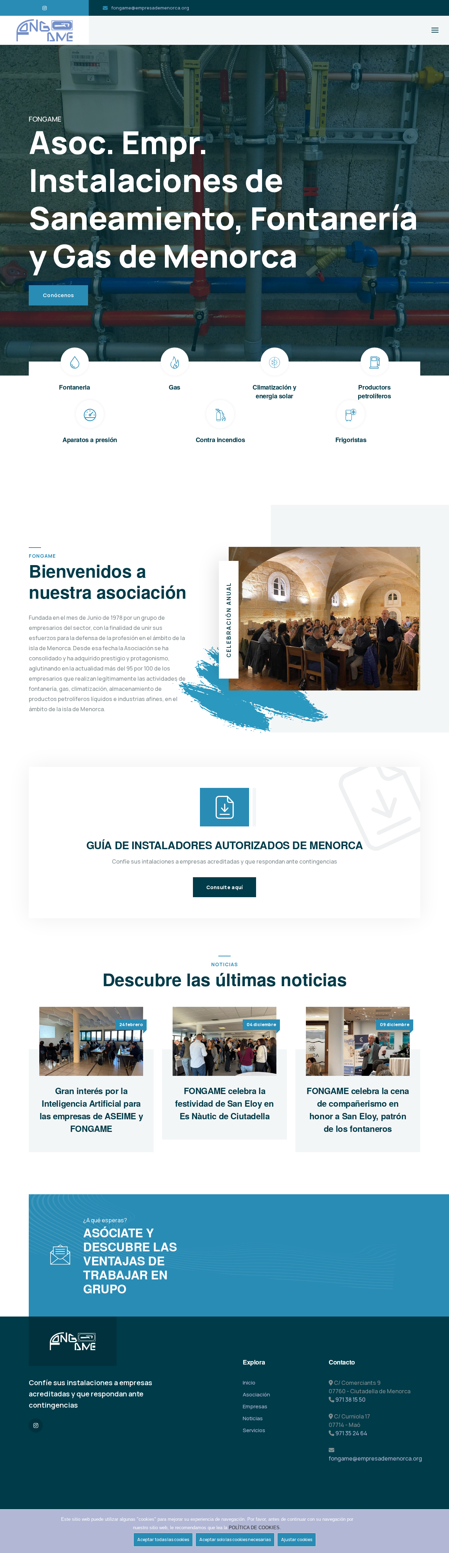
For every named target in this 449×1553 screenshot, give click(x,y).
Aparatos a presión (89, 439)
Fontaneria (74, 387)
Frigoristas (351, 439)
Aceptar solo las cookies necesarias (235, 1539)
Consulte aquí (224, 887)
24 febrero (131, 1025)
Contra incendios (220, 439)
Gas (174, 387)
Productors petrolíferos (374, 391)
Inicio (249, 1382)
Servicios (254, 1430)
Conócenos (58, 295)
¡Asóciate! (235, 1225)
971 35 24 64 (351, 1433)
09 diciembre (394, 1025)
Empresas (255, 1406)
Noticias (253, 1418)
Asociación (256, 1394)
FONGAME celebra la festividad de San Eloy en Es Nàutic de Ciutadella (224, 1103)
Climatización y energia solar (274, 391)
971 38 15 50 (350, 1399)
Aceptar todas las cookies (163, 1539)
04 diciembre (261, 1025)
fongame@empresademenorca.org (150, 8)
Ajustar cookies (296, 1539)
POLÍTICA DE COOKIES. (255, 1527)
